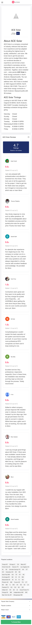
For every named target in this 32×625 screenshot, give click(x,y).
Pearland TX (5, 587)
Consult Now (17, 622)
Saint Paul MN (6, 574)
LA (28, 585)
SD (21, 585)
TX (16, 574)
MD (26, 592)
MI (14, 590)
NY (10, 590)
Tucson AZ (17, 582)
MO (14, 585)
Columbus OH (9, 572)
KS (19, 572)
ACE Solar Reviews (9, 137)
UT (26, 582)
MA (7, 585)
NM (11, 592)
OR (22, 587)
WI (16, 572)
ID (15, 579)
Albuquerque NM (18, 595)
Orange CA (5, 592)
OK (23, 579)
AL (3, 569)
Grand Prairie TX (24, 590)
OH (15, 587)
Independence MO (18, 592)
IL (10, 585)
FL (19, 579)
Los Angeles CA (25, 567)
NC (12, 577)
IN (12, 579)
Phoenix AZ (5, 582)
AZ (6, 569)
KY (20, 574)
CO (3, 572)
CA (18, 564)
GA (12, 574)
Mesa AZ (23, 564)
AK (23, 569)
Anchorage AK (6, 577)
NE (3, 585)
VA (17, 585)
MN (11, 582)
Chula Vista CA (6, 567)
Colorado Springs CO (14, 569)
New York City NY (7, 595)
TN (22, 582)
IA (17, 590)
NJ (24, 585)
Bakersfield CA (6, 579)
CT (26, 569)
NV (19, 587)
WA (23, 577)
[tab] (16, 137)
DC (11, 587)
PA (23, 574)
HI (16, 577)
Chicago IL (12, 564)
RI (19, 577)
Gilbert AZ (5, 590)
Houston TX (15, 567)
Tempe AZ (5, 564)
